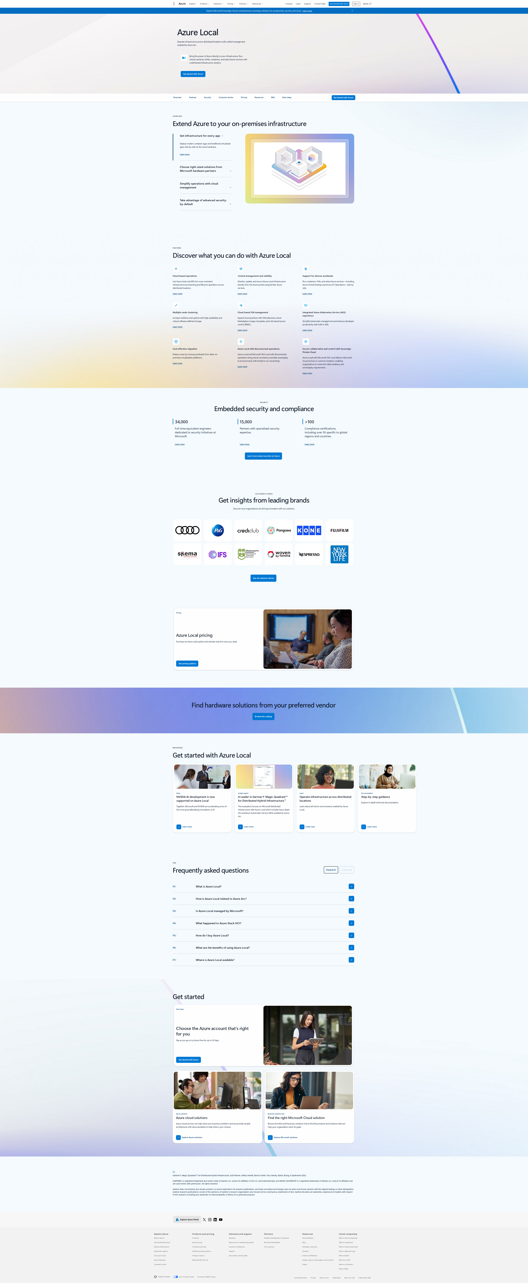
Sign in (356, 3)
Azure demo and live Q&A (238, 1256)
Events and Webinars (309, 1256)
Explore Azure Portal (189, 1219)
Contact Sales (319, 3)
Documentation (308, 1238)
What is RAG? (343, 1269)
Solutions (217, 3)
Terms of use (324, 1278)
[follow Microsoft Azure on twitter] (204, 1219)
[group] (202, 798)
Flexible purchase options (201, 1251)
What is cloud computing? (348, 1238)
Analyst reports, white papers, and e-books (317, 1260)
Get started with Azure (339, 3)
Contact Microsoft (300, 1278)
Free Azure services (199, 1247)
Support (307, 3)
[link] (178, 98)
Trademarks (336, 1278)
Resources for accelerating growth (241, 1242)
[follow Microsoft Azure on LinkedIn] (215, 1219)
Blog (304, 1242)
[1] (174, 1171)
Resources (256, 3)
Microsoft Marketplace (272, 1242)
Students (305, 1251)
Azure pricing (197, 1242)
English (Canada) (164, 1277)
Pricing (230, 3)
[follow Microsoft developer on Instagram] (209, 1219)
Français (289, 3)
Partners (242, 3)
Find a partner (269, 1247)
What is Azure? (159, 1238)
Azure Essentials (159, 1260)
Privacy (313, 1278)
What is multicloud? (346, 1242)
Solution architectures (237, 1247)
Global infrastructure (161, 1247)
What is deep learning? (347, 1251)
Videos (304, 1264)
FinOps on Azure (198, 1256)
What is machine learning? (348, 1247)
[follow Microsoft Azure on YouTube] (220, 1219)
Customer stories (160, 1264)
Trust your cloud (160, 1256)
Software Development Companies (276, 1238)
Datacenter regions (161, 1251)
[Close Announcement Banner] (351, 11)
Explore (192, 3)
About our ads (349, 1278)
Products (203, 3)
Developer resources (309, 1247)
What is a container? (346, 1264)
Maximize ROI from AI (200, 1260)
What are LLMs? (344, 1260)
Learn (298, 3)
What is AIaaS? (344, 1256)
